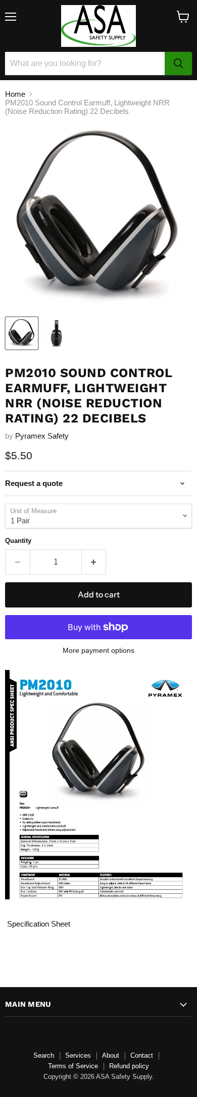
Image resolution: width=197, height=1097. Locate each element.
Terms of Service (73, 1066)
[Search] (178, 63)
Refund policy (129, 1066)
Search (43, 1055)
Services (78, 1055)
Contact (141, 1055)
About (110, 1055)
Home (15, 94)
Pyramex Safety (42, 436)
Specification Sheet (37, 924)
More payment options (98, 650)
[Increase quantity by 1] (94, 562)
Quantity (18, 540)
